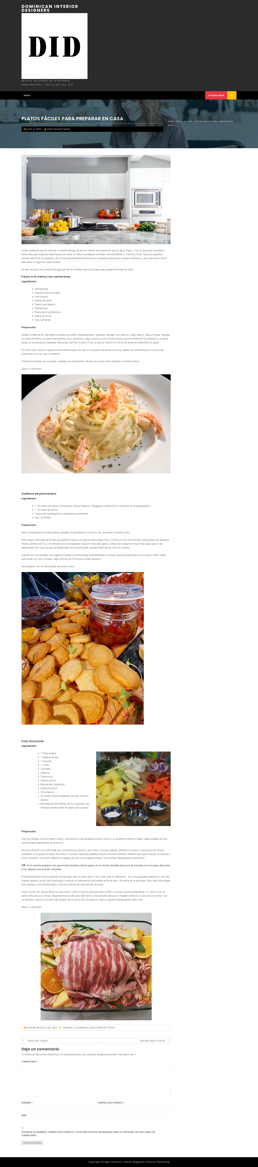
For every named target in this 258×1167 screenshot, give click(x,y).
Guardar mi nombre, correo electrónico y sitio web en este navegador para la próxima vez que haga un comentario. (88, 1134)
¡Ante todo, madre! (37, 1040)
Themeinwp (163, 1161)
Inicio (27, 95)
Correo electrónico (111, 1102)
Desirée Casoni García (152, 1040)
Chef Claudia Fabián (58, 129)
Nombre (27, 1102)
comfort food (105, 1027)
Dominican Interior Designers (50, 8)
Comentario (30, 1061)
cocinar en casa (84, 1027)
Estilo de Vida (48, 1027)
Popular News (216, 95)
